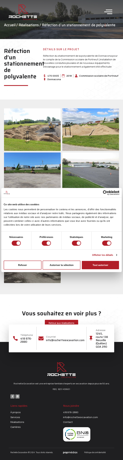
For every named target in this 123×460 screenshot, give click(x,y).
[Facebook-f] (12, 396)
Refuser (22, 265)
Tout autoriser (100, 265)
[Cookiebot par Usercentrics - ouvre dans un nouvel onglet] (105, 192)
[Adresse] (90, 338)
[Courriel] (41, 338)
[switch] (46, 243)
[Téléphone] (15, 338)
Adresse (100, 330)
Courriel (51, 336)
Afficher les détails (102, 255)
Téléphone (26, 335)
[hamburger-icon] (108, 12)
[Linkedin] (17, 396)
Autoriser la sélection (62, 265)
